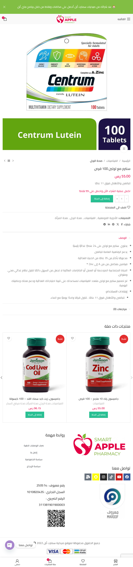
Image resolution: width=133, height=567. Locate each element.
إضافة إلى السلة (102, 198)
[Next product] (5, 161)
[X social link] (118, 224)
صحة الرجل (96, 161)
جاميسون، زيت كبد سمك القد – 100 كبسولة (34, 398)
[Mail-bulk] (88, 477)
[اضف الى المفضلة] (72, 338)
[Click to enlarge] (124, 149)
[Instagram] (103, 477)
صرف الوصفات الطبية (34, 445)
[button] (98, 415)
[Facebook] (126, 477)
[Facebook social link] (122, 224)
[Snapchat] (95, 477)
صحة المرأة (61, 218)
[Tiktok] (111, 477)
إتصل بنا (33, 452)
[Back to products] (9, 161)
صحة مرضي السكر (15, 403)
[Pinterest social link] (113, 224)
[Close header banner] (4, 7)
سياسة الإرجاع (34, 466)
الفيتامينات (112, 161)
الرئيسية (126, 161)
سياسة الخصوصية (33, 459)
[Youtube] (119, 477)
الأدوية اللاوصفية (108, 218)
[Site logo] (66, 18)
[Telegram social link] (104, 224)
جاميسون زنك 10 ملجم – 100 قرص (98, 398)
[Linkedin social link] (109, 224)
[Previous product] (13, 161)
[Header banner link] (71, 7)
